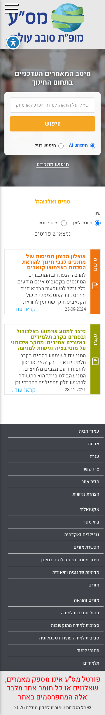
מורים (93, 585)
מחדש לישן (82, 223)
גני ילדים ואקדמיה (81, 534)
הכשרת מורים (86, 547)
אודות (93, 443)
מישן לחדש (48, 223)
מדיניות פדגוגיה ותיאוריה (75, 572)
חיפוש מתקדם (52, 164)
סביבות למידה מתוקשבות (75, 625)
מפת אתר (90, 481)
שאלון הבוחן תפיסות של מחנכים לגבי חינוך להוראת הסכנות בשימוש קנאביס (54, 262)
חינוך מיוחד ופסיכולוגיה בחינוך (69, 559)
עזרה (94, 456)
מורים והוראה (86, 600)
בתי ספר (91, 522)
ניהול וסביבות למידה (80, 612)
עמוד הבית (89, 431)
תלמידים (91, 663)
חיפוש (53, 124)
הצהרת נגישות (86, 494)
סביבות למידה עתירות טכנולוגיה (69, 638)
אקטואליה (89, 509)
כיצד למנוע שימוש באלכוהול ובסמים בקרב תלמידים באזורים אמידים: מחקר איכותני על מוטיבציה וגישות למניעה (48, 339)
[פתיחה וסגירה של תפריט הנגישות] (13, 42)
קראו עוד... (23, 309)
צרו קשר (91, 469)
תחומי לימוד (87, 650)
